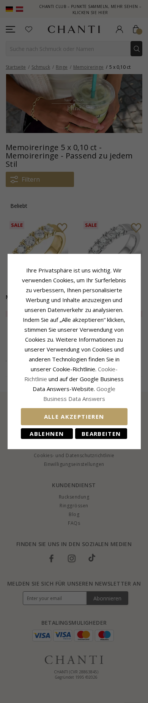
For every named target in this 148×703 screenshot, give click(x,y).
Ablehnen (47, 433)
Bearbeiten (101, 433)
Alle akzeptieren (74, 416)
